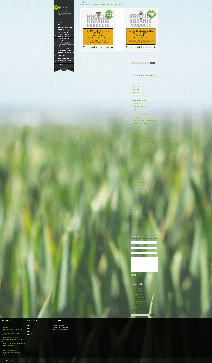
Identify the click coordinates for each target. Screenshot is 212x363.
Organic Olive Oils (137, 89)
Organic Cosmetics (137, 80)
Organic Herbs (136, 83)
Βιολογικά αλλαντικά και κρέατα (140, 106)
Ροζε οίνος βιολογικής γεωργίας (140, 226)
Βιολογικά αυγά (136, 117)
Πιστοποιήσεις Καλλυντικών (66, 58)
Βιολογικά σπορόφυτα (138, 168)
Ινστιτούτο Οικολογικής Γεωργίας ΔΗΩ (64, 61)
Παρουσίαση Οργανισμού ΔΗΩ (66, 53)
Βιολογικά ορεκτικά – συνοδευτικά (141, 151)
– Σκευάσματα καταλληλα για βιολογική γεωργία (144, 75)
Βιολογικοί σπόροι (137, 206)
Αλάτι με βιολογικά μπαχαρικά (139, 100)
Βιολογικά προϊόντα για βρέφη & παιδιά (142, 159)
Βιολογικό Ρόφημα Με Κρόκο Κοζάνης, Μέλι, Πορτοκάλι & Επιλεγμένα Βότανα (110, 4)
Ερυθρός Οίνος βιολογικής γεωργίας (141, 214)
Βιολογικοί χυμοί (136, 209)
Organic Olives (136, 92)
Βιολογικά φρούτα (137, 171)
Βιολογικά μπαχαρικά (137, 148)
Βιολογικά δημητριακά (138, 126)
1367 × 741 (92, 4)
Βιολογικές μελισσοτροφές (139, 182)
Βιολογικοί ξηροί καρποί (138, 200)
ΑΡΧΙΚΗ (60, 22)
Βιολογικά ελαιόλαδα (137, 131)
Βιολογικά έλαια (136, 128)
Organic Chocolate (137, 78)
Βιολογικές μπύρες (137, 185)
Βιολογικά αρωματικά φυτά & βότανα (141, 114)
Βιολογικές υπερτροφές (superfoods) (141, 188)
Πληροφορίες (136, 223)
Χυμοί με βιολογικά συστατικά (140, 228)
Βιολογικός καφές (137, 212)
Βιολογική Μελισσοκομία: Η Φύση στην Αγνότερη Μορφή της (66, 44)
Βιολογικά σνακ (136, 165)
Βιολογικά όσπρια (137, 154)
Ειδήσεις (60, 65)
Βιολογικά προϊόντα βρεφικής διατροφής (142, 157)
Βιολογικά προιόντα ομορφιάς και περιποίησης (143, 162)
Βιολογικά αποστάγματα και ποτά (140, 109)
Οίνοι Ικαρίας (136, 220)
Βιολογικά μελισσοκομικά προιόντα (141, 145)
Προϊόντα (60, 25)
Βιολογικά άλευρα (137, 103)
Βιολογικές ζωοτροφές (138, 179)
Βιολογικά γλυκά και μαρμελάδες (140, 123)
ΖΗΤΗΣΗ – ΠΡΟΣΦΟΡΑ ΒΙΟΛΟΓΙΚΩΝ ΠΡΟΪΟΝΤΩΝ (64, 35)
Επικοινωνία (61, 55)
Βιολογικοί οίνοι (136, 203)
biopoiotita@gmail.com (62, 329)
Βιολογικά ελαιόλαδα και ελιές (139, 134)
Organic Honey (136, 86)
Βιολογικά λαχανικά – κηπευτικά (140, 142)
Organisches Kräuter (137, 95)
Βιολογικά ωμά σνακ (137, 173)
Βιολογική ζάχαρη (137, 190)
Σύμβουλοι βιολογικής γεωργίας (64, 39)
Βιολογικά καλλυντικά (137, 140)
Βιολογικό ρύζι (136, 197)
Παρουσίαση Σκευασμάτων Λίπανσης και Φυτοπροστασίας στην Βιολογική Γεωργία (65, 30)
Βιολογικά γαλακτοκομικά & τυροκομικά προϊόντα (144, 120)
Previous (82, 6)
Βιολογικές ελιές (136, 176)
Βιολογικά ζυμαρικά (137, 137)
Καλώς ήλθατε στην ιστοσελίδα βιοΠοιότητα (64, 49)
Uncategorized (136, 97)
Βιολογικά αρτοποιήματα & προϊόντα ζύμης (143, 111)
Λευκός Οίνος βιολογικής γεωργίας (141, 217)
